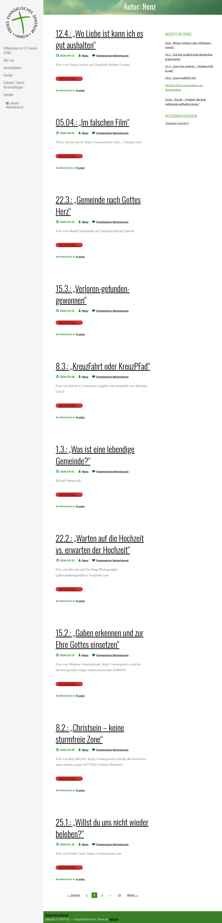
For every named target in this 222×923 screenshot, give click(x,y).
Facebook (14, 103)
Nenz (85, 55)
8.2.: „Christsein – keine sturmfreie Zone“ (90, 733)
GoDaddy (113, 919)
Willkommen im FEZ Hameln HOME (20, 50)
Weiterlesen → (69, 79)
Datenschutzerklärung (57, 915)
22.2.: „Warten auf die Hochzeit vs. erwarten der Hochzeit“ (100, 544)
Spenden (8, 94)
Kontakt (8, 75)
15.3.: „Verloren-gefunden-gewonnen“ (93, 294)
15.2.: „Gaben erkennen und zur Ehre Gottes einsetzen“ (99, 638)
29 (119, 895)
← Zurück (73, 895)
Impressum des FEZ (14, 107)
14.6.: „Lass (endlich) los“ (181, 78)
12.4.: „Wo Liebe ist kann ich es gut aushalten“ (99, 39)
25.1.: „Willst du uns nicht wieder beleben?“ (102, 828)
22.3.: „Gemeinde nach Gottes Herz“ (98, 205)
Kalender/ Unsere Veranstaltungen (13, 85)
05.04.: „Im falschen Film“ (92, 122)
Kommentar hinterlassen (112, 55)
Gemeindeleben (12, 67)
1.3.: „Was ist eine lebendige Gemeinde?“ (95, 455)
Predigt (80, 90)
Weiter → (132, 895)
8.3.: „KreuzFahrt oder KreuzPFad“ (103, 366)
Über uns (8, 60)
